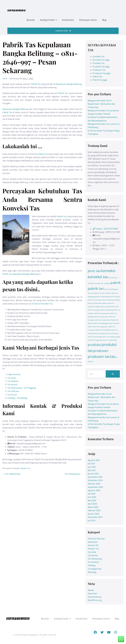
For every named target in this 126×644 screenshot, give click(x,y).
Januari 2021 (93, 473)
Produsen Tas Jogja (101, 73)
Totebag (11, 398)
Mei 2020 (92, 500)
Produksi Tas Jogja (101, 66)
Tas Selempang (14, 387)
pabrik (116, 282)
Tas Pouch (12, 394)
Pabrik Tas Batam (105, 293)
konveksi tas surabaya (102, 283)
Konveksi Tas (99, 56)
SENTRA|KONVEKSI (16, 10)
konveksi (108, 270)
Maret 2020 (93, 507)
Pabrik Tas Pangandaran (100, 327)
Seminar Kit (93, 545)
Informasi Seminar (96, 538)
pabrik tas (96, 288)
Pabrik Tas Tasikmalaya (109, 340)
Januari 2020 (93, 513)
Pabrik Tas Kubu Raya (101, 317)
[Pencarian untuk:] (104, 374)
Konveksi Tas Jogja (101, 59)
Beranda (31, 20)
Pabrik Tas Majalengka (100, 323)
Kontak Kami (68, 20)
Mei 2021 (92, 470)
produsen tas (99, 356)
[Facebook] (95, 632)
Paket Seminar (14, 374)
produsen (100, 350)
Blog (104, 20)
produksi (95, 344)
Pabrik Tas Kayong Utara (102, 313)
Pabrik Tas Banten (93, 293)
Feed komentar (95, 597)
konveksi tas (98, 276)
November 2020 (95, 480)
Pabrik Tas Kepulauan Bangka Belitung (20, 274)
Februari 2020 (94, 510)
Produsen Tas (99, 70)
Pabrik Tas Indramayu (95, 300)
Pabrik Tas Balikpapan (111, 289)
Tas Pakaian (12, 381)
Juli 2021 (91, 463)
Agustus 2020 (94, 490)
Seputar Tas (25, 468)
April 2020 (92, 503)
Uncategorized (94, 568)
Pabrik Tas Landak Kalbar (102, 320)
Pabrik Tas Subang (98, 333)
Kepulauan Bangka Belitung (69, 84)
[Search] (113, 374)
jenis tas (94, 270)
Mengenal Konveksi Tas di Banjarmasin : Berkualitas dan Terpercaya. (101, 104)
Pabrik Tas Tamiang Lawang (111, 337)
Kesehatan (93, 542)
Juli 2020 (91, 493)
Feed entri (92, 593)
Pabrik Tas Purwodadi (103, 330)
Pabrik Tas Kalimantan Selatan (97, 303)
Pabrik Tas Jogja (100, 80)
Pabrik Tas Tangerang (95, 340)
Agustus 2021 (94, 460)
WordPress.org (95, 600)
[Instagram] (115, 632)
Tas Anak (11, 378)
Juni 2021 (92, 467)
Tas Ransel (12, 384)
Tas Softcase (13, 391)
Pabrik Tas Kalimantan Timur (110, 306)
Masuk (91, 590)
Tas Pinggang (30, 387)
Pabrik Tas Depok (114, 297)
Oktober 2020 (94, 483)
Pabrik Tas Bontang (102, 297)
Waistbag (92, 572)
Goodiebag (22, 398)
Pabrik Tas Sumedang (95, 337)
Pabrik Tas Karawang (106, 310)
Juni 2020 (92, 497)
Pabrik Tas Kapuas (93, 310)
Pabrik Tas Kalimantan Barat (111, 300)
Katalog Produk (47, 20)
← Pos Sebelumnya (11, 474)
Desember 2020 (95, 477)
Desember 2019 (95, 517)
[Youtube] (109, 632)
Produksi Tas (99, 63)
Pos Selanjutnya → (73, 474)
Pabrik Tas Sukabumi (111, 333)
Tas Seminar (93, 562)
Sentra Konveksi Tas (43, 303)
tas (112, 356)
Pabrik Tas (36, 84)
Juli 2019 (91, 520)
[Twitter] (102, 632)
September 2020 (95, 487)
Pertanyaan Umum (88, 20)
